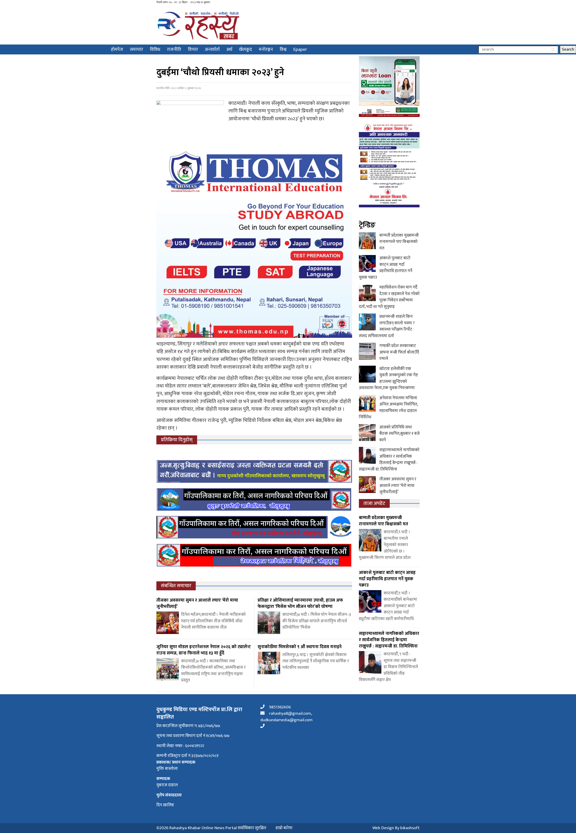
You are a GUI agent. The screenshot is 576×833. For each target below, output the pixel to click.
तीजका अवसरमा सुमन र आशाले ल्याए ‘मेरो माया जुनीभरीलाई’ (397, 485)
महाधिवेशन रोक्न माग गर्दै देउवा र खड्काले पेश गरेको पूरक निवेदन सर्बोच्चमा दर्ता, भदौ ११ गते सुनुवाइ (389, 297)
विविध (155, 49)
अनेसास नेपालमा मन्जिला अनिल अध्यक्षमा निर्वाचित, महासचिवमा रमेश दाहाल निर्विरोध (388, 407)
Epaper (300, 49)
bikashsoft (410, 827)
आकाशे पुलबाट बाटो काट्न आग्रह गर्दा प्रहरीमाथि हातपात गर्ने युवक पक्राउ (385, 268)
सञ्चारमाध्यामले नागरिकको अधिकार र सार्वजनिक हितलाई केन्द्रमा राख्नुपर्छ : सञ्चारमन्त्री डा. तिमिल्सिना (389, 459)
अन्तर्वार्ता (212, 49)
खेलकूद (245, 49)
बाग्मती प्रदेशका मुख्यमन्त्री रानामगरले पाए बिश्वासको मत (399, 242)
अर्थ (229, 49)
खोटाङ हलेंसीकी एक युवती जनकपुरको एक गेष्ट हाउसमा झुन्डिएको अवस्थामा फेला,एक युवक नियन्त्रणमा (388, 378)
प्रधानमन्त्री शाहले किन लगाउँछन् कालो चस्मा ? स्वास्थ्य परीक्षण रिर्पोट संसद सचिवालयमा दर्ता (387, 326)
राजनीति (174, 49)
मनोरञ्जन (266, 49)
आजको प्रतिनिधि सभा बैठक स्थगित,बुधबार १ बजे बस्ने (399, 433)
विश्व (283, 49)
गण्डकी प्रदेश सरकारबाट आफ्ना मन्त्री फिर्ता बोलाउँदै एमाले (399, 352)
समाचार (136, 49)
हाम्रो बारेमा (284, 828)
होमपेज (117, 49)
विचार (193, 49)
